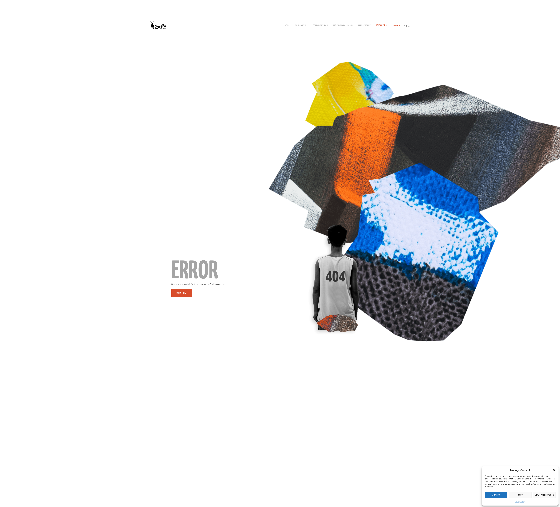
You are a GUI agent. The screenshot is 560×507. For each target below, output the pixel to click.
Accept (496, 495)
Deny (520, 495)
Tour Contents (301, 25)
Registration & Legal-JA (343, 25)
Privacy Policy (520, 501)
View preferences (544, 495)
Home (287, 25)
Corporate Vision (320, 25)
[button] (554, 470)
